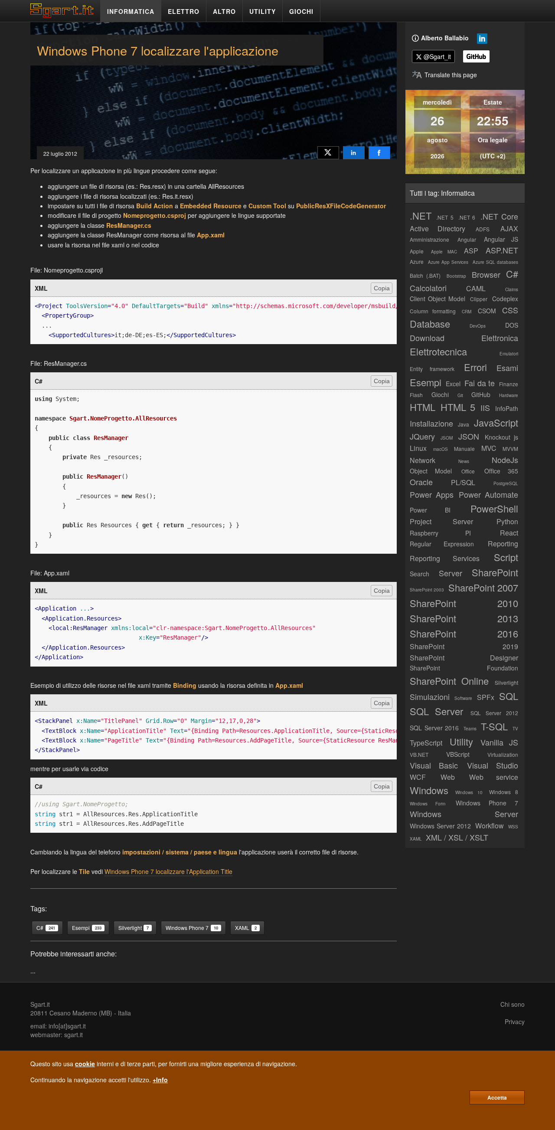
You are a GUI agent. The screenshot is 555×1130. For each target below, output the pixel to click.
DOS (511, 325)
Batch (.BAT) (425, 275)
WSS (513, 827)
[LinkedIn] (354, 152)
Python (507, 521)
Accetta (497, 1097)
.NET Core (499, 216)
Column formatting (433, 311)
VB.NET (419, 754)
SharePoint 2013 (464, 618)
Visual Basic (434, 765)
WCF (418, 777)
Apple (417, 251)
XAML (416, 839)
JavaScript (496, 422)
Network (422, 460)
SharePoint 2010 (464, 603)
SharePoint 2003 (427, 590)
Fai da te (479, 382)
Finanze (508, 384)
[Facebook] (379, 152)
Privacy (515, 1021)
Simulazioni (430, 696)
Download (427, 337)
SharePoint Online (449, 680)
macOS (440, 449)
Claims (511, 289)
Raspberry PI (440, 533)
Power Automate (488, 494)
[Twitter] (328, 152)
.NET (420, 215)
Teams (470, 729)
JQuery (422, 436)
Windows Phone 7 (487, 802)
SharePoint (495, 572)
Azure (417, 261)
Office (468, 471)
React (509, 533)
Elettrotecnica (438, 351)
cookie (85, 1063)
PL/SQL (463, 482)
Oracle (421, 481)
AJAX (509, 228)
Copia (382, 288)
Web (448, 777)
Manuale (464, 448)
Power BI (430, 510)
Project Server (441, 521)
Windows (429, 790)
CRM (466, 312)
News (463, 461)
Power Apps (432, 494)
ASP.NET (502, 250)
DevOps (478, 326)
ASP (471, 251)
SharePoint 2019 (464, 646)
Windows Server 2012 (440, 825)
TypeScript (426, 743)
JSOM (447, 438)
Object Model (431, 470)
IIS (485, 407)
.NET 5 (444, 217)
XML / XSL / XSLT (457, 837)
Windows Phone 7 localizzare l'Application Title (168, 871)
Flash (416, 394)
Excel (453, 383)
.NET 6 (466, 217)
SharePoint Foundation (464, 668)
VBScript (458, 754)
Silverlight (506, 682)
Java (463, 424)
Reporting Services (445, 558)
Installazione (431, 423)
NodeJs (505, 459)
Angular (466, 239)
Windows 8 (503, 791)
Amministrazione (429, 239)
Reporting (503, 544)
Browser (486, 274)
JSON (468, 436)
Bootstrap (456, 276)
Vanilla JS (499, 742)
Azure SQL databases (495, 262)
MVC (488, 448)
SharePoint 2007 (483, 587)
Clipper (478, 298)
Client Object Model (437, 298)
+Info (160, 1079)
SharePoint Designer (464, 658)
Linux (418, 448)
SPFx (485, 697)
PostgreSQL (505, 483)
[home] (64, 15)
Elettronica (499, 337)
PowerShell (494, 508)
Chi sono (512, 1004)
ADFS (483, 229)
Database (430, 323)
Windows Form (427, 804)
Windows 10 (469, 792)
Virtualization (502, 754)
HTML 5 (458, 407)
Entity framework (432, 368)
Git (460, 395)
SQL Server (436, 711)
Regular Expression (442, 543)
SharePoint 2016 (464, 633)
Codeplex (505, 298)
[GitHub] (476, 56)
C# (512, 273)
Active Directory (437, 228)
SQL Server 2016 (434, 727)
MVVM (510, 448)
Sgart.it (40, 1004)
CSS (510, 309)
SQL (508, 696)
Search (419, 573)
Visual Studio (492, 765)
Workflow (489, 826)
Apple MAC (444, 252)
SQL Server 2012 (494, 712)
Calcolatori (428, 287)
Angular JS (501, 239)
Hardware (508, 395)
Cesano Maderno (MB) (80, 1012)
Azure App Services (448, 262)
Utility (461, 741)
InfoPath (506, 408)
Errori (475, 367)
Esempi (425, 382)
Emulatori (509, 354)
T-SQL (494, 726)
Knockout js (501, 437)
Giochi (440, 394)
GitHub (480, 394)
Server (450, 572)
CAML (476, 288)
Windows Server (464, 813)
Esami (507, 367)
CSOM (487, 310)
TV (515, 729)
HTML (422, 407)
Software (463, 698)
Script (506, 557)
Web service (493, 777)
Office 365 (501, 470)
